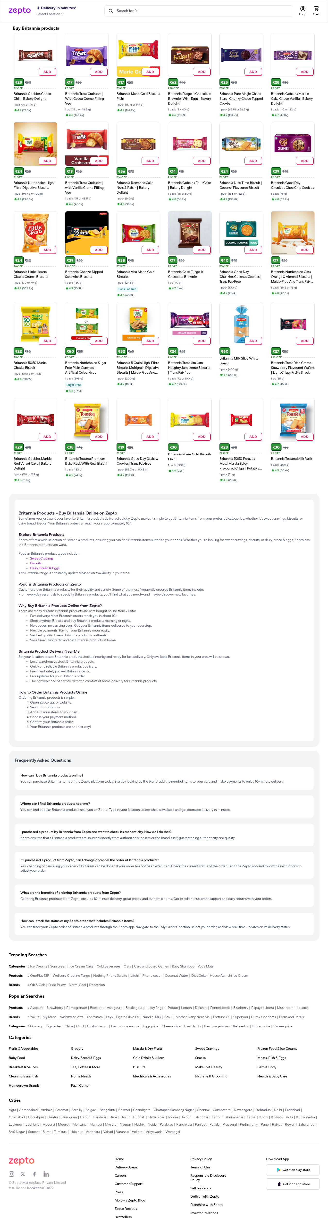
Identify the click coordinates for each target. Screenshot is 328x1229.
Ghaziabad (17, 1117)
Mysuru (111, 1124)
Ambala (46, 1110)
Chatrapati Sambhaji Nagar (174, 1110)
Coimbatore (222, 1110)
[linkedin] (49, 1174)
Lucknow (15, 1124)
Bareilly (76, 1110)
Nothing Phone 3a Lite (110, 976)
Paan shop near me (125, 1026)
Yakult (34, 1017)
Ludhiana (32, 1124)
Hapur (85, 1117)
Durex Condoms (263, 1017)
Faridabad (292, 1110)
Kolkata (277, 1117)
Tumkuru (60, 1132)
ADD (47, 72)
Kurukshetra (305, 1117)
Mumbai (96, 1124)
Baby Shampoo (183, 966)
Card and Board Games (151, 966)
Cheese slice (171, 1026)
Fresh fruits (192, 1026)
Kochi (263, 1117)
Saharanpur (307, 1124)
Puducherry (249, 1124)
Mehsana (79, 1124)
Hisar (113, 1117)
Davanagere (243, 1110)
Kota (289, 1117)
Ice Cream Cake (81, 966)
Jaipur (186, 1117)
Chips (69, 1026)
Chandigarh (142, 1110)
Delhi (278, 1110)
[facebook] (37, 1174)
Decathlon (97, 985)
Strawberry (55, 1008)
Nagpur (125, 1124)
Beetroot (97, 1008)
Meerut (63, 1124)
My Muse (49, 1017)
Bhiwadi (124, 1110)
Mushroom (285, 1008)
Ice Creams (38, 966)
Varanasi (122, 1132)
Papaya (256, 1008)
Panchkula (184, 1124)
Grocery (36, 1026)
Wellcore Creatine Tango (71, 976)
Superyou (240, 1017)
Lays (109, 1017)
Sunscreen (58, 966)
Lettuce (303, 1008)
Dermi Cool (77, 985)
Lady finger (156, 1008)
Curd (80, 1026)
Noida (152, 1124)
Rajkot (277, 1124)
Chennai (203, 1110)
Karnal (251, 1117)
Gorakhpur (36, 1117)
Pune (265, 1124)
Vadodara (93, 1132)
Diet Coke (199, 976)
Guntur (52, 1117)
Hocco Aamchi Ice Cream (229, 976)
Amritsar (61, 1110)
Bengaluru (107, 1110)
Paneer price (283, 1026)
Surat (47, 1132)
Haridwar (99, 1117)
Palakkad (166, 1124)
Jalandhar (201, 1117)
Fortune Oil (221, 1017)
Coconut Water (176, 976)
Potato (173, 1008)
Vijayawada (154, 1132)
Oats (127, 966)
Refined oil (241, 1026)
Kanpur (217, 1117)
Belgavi (90, 1110)
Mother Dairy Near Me (193, 1017)
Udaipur (76, 1132)
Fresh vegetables (217, 1026)
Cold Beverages (108, 966)
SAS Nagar (17, 1132)
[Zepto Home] (20, 11)
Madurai (48, 1124)
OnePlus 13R (40, 976)
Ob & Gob (37, 985)
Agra (12, 1110)
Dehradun (263, 1110)
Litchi (134, 976)
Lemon (186, 1008)
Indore (173, 1117)
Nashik (139, 1124)
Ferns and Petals (291, 1017)
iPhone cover (152, 976)
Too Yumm (95, 1017)
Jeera (269, 1008)
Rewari (290, 1124)
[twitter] (26, 1174)
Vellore (137, 1132)
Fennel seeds (220, 1008)
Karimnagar (234, 1117)
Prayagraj (230, 1124)
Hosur (125, 1117)
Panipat (200, 1124)
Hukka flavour (97, 1026)
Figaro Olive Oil (127, 1017)
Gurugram (69, 1117)
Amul (168, 1017)
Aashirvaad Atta (72, 1017)
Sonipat (34, 1132)
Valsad (108, 1132)
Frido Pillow (57, 985)
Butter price (261, 1026)
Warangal (173, 1132)
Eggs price (151, 1026)
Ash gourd (114, 1008)
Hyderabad (156, 1117)
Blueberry (240, 1008)
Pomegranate (76, 1008)
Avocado (36, 1008)
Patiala (214, 1124)
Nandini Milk (152, 1017)
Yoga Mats (205, 966)
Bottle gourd (135, 1008)
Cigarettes (53, 1026)
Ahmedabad (28, 1110)
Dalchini (201, 1008)
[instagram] (14, 1174)
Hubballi (139, 1117)
